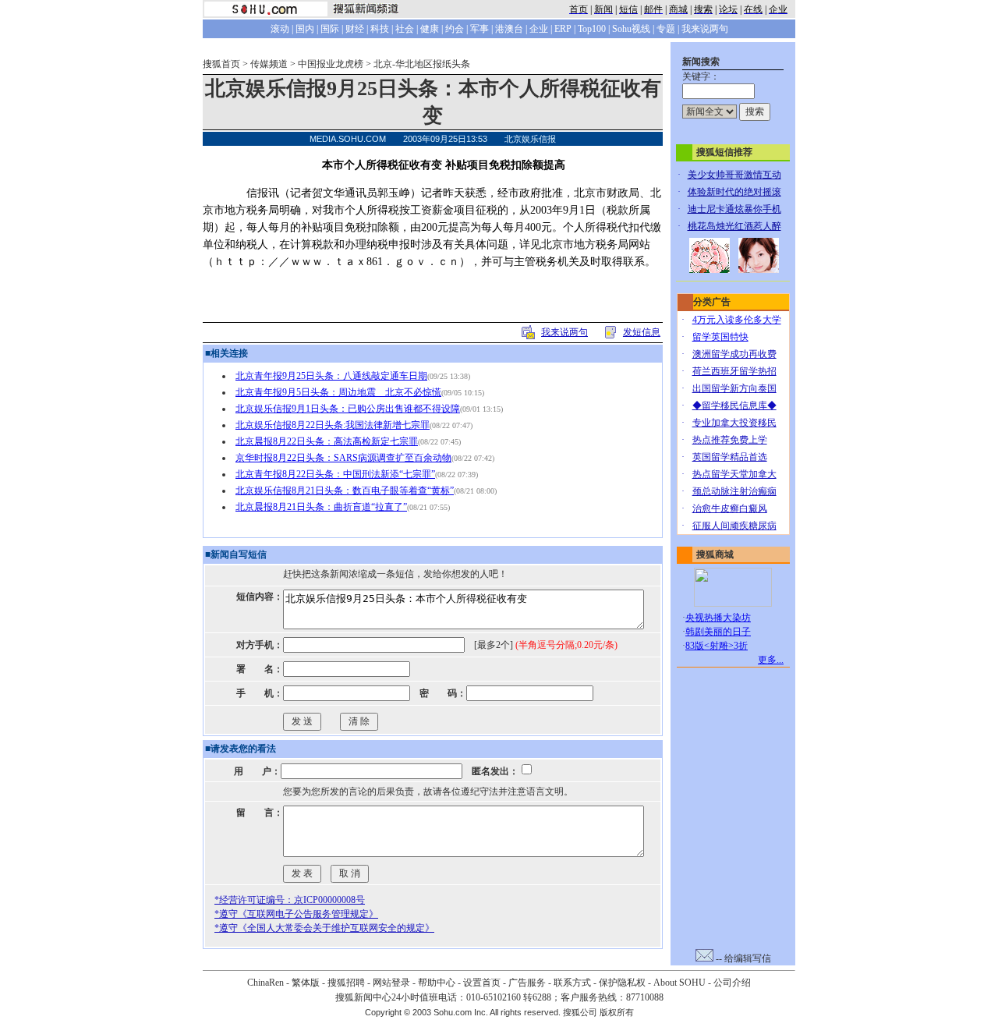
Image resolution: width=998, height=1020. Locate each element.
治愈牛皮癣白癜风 (729, 508)
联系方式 (572, 982)
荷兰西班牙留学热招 (734, 371)
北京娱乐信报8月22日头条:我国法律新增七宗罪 (332, 425)
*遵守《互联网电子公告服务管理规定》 (296, 913)
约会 (454, 28)
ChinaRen (265, 982)
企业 (538, 28)
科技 (379, 28)
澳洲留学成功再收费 (734, 354)
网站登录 (391, 982)
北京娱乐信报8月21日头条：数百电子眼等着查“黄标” (344, 490)
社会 (404, 28)
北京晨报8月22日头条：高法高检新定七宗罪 (326, 441)
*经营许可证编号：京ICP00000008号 (289, 899)
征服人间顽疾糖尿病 (734, 525)
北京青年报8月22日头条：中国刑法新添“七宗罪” (335, 474)
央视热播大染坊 (718, 617)
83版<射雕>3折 (716, 645)
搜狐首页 (221, 63)
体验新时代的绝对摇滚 (734, 191)
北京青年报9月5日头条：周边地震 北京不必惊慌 (338, 392)
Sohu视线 (631, 28)
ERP (563, 28)
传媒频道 (269, 63)
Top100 (592, 28)
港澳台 (509, 28)
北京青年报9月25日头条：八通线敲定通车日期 (331, 375)
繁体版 (306, 982)
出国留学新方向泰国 (734, 388)
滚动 (280, 28)
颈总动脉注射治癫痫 (734, 491)
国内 (305, 28)
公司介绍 (732, 982)
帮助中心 (436, 982)
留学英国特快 (720, 336)
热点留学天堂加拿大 (734, 474)
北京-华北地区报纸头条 (421, 63)
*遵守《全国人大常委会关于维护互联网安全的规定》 (324, 928)
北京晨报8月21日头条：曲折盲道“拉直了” (321, 506)
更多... (771, 659)
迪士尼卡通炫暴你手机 (734, 209)
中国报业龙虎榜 (330, 63)
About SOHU (679, 982)
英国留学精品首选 (729, 457)
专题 (665, 28)
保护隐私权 (622, 982)
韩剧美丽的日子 (718, 631)
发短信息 (641, 332)
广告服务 (527, 982)
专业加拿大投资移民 (734, 422)
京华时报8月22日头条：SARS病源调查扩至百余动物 (343, 457)
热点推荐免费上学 (729, 439)
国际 (329, 28)
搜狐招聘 (346, 982)
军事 (479, 28)
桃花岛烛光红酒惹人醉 (734, 226)
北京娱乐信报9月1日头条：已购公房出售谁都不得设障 (347, 408)
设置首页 (482, 982)
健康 (429, 28)
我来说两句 (704, 28)
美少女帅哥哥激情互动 (734, 174)
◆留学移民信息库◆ (734, 405)
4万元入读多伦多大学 (736, 319)
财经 (354, 28)
